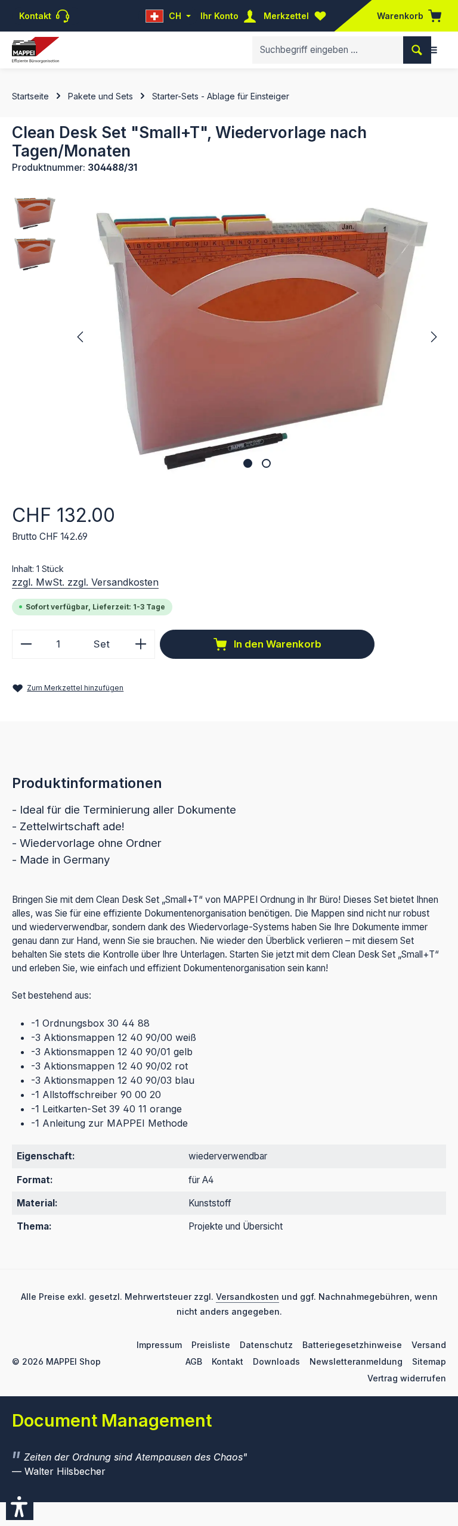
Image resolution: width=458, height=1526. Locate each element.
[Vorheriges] (81, 336)
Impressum (159, 1345)
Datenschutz (266, 1345)
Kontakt (227, 1361)
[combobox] (328, 49)
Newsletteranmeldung (356, 1361)
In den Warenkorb (276, 644)
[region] (229, 337)
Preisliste (210, 1345)
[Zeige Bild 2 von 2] (266, 463)
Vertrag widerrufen (406, 1378)
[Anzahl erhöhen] (141, 644)
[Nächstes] (432, 336)
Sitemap (429, 1361)
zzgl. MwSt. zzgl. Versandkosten (85, 582)
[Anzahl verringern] (26, 644)
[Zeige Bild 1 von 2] (247, 463)
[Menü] (432, 50)
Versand (428, 1345)
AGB (193, 1361)
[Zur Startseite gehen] (35, 50)
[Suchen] (417, 49)
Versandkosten (247, 1297)
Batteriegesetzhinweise (352, 1345)
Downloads (276, 1361)
